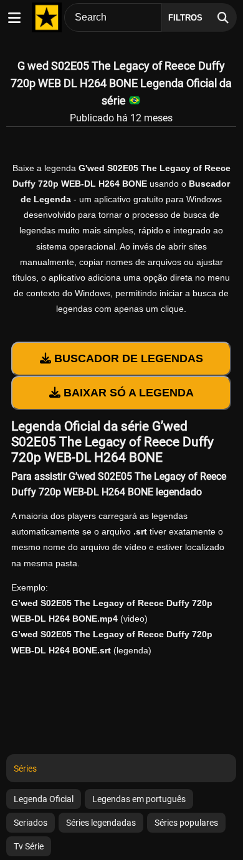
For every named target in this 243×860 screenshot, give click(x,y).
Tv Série (29, 846)
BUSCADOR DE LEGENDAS (127, 358)
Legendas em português (139, 799)
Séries (25, 769)
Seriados (30, 823)
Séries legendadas (101, 823)
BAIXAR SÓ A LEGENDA (127, 392)
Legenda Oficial (44, 799)
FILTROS (185, 17)
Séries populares (186, 823)
